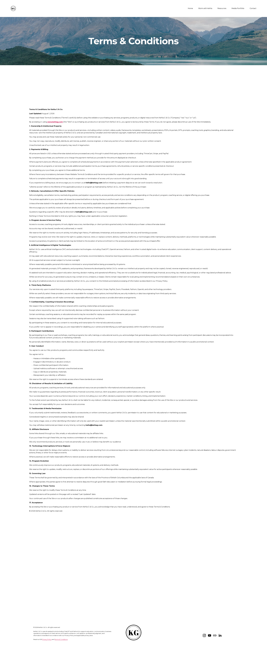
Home (190, 8)
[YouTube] (209, 635)
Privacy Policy (46, 639)
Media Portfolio (238, 8)
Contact (253, 8)
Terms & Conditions (61, 639)
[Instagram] (204, 635)
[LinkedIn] (220, 635)
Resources (221, 8)
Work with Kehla (205, 8)
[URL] (214, 635)
